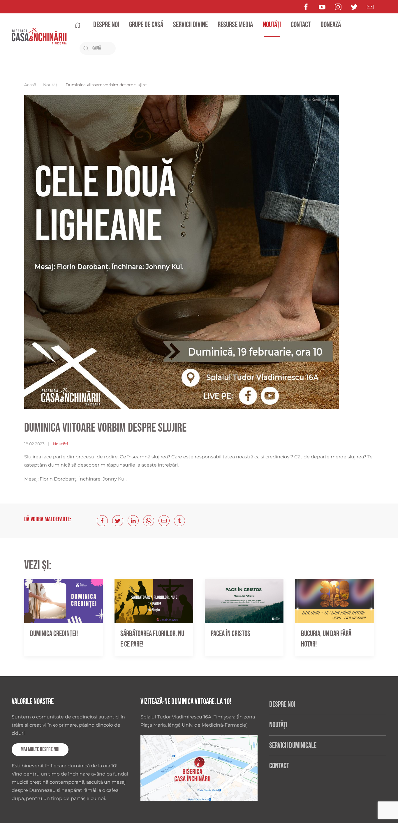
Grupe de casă (146, 24)
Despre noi (106, 24)
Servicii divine (190, 24)
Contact (301, 24)
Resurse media (235, 24)
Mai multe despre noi (40, 749)
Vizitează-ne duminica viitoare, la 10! (185, 701)
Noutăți (272, 24)
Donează (330, 24)
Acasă (30, 84)
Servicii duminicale (292, 745)
